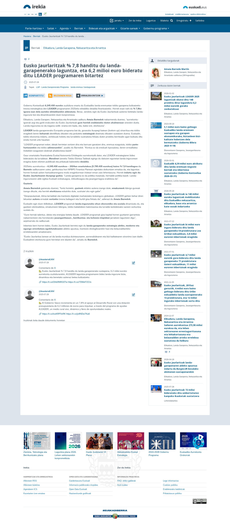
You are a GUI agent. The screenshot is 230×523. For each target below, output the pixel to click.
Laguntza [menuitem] (151, 20)
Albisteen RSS (30, 481)
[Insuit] (40, 14)
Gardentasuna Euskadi (79, 481)
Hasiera (27, 36)
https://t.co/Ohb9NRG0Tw (54, 282)
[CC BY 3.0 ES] (200, 501)
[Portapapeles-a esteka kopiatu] (133, 262)
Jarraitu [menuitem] (118, 20)
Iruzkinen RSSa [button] (63, 95)
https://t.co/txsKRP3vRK (54, 314)
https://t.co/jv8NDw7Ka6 (78, 314)
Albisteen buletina (31, 485)
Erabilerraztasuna (182, 14)
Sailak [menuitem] (51, 28)
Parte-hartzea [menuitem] (33, 28)
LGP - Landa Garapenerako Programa (52, 87)
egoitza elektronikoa (198, 14)
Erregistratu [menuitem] (182, 20)
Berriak (36, 36)
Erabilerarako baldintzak (174, 489)
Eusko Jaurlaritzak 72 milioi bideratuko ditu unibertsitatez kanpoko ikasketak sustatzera (181, 393)
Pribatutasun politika (172, 493)
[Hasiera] (34, 6)
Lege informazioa (171, 481)
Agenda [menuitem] (64, 28)
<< (25, 14)
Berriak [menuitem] (79, 28)
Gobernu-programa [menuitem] (155, 28)
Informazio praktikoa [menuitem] (128, 477)
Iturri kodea (122, 485)
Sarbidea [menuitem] (199, 20)
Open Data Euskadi (78, 489)
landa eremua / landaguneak (83, 87)
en (36, 14)
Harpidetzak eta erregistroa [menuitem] (38, 477)
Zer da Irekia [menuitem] (135, 20)
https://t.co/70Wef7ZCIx (79, 282)
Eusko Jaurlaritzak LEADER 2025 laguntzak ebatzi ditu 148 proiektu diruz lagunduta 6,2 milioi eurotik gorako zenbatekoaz (181, 102)
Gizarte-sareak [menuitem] (129, 28)
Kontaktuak (169, 14)
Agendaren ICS (30, 489)
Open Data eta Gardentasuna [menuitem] (83, 477)
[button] (34, 96)
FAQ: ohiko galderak (126, 481)
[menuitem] (166, 20)
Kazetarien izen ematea (34, 493)
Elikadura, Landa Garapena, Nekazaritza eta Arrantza (74, 48)
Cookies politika (170, 485)
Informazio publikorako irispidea (83, 485)
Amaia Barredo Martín (176, 69)
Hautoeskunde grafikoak (80, 493)
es (29, 14)
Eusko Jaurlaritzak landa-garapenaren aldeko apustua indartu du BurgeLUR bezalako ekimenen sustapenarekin (181, 367)
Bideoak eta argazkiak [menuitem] (102, 28)
